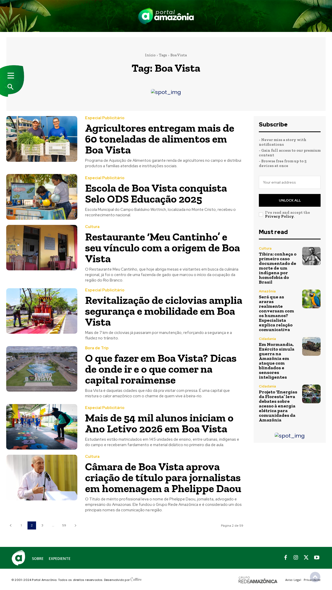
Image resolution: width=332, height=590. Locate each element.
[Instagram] (296, 558)
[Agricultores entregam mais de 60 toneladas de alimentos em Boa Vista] (41, 139)
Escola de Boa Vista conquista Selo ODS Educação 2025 (156, 193)
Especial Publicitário (105, 118)
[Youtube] (317, 558)
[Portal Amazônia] (166, 16)
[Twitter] (306, 558)
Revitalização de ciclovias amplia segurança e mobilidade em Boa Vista (163, 310)
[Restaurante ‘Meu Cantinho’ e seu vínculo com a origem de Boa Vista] (41, 247)
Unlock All (290, 200)
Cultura (92, 227)
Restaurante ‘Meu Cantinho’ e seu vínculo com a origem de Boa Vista (162, 247)
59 (64, 525)
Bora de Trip (97, 348)
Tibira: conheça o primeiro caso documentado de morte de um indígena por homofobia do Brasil (277, 268)
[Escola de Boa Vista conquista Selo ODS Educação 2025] (41, 196)
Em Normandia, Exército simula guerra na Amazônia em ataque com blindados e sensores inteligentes (276, 360)
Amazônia (267, 291)
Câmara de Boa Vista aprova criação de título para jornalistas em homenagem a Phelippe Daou (163, 477)
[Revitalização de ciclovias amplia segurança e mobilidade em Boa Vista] (41, 311)
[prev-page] (10, 525)
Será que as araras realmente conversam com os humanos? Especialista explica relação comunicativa (276, 313)
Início (150, 55)
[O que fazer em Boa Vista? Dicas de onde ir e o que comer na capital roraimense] (41, 369)
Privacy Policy (279, 216)
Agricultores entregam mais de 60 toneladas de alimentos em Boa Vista (159, 138)
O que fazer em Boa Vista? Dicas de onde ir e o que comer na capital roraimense (161, 368)
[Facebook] (285, 558)
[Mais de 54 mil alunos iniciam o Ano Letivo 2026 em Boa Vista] (41, 427)
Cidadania (267, 338)
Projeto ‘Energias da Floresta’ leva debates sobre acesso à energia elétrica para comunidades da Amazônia (278, 406)
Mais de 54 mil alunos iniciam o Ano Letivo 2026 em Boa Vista (159, 423)
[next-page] (75, 525)
